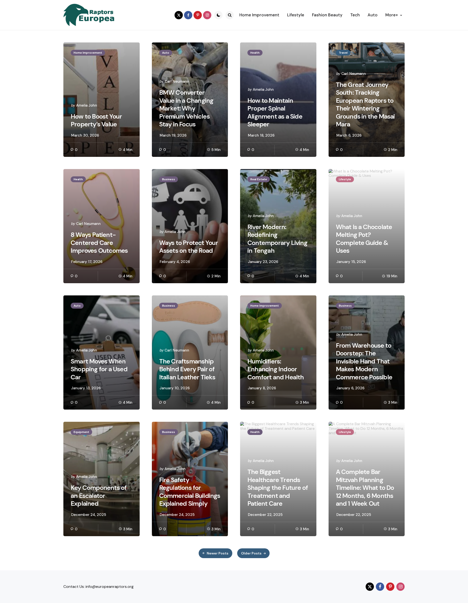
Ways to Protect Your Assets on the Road (188, 247)
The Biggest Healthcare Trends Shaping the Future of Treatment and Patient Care (277, 488)
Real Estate (258, 179)
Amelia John (86, 105)
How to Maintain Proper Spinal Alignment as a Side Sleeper (274, 112)
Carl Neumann (177, 81)
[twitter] (179, 15)
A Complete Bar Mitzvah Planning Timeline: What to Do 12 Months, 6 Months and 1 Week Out (365, 488)
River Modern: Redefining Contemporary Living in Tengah (277, 239)
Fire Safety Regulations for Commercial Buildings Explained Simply (189, 492)
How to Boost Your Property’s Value (96, 120)
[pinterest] (198, 15)
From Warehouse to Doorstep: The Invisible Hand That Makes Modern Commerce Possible (364, 361)
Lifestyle (345, 179)
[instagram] (207, 15)
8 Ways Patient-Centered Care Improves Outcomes (99, 243)
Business (168, 179)
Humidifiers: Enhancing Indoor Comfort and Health (275, 369)
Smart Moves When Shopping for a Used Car (99, 369)
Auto (165, 53)
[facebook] (188, 15)
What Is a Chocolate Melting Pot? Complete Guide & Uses (364, 239)
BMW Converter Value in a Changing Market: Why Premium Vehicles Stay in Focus (186, 108)
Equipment (81, 432)
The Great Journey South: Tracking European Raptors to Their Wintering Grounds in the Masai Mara (365, 104)
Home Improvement (88, 53)
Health (255, 53)
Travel (343, 53)
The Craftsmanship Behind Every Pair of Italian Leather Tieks (187, 369)
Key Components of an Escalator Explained (99, 496)
